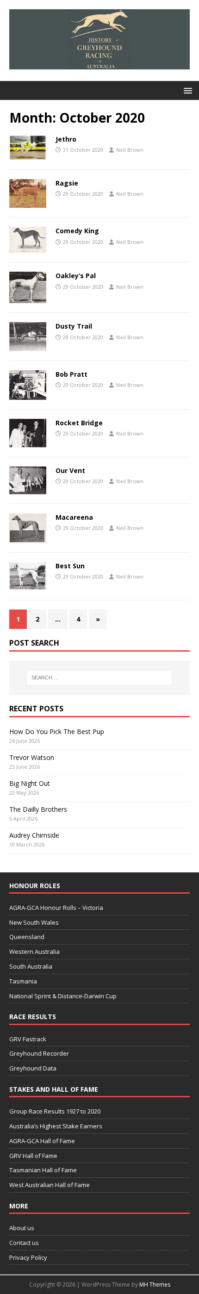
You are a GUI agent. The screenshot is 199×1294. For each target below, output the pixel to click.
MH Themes (154, 1284)
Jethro (66, 139)
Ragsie (67, 183)
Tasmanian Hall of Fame (43, 1170)
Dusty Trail (74, 326)
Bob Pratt (71, 374)
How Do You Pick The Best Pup (56, 731)
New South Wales (34, 922)
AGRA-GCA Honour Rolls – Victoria (56, 907)
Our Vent (70, 470)
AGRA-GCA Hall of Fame (42, 1141)
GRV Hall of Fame (33, 1155)
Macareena (74, 517)
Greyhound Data (32, 1068)
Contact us (24, 1242)
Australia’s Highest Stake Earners (55, 1126)
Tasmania (23, 981)
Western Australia (34, 951)
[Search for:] (100, 677)
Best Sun (70, 565)
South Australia (30, 966)
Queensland (26, 937)
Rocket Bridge (79, 422)
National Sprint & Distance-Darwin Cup (63, 996)
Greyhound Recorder (39, 1053)
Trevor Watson (31, 757)
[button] (186, 90)
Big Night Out (29, 783)
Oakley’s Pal (76, 275)
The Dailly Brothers (38, 809)
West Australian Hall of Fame (49, 1185)
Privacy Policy (28, 1257)
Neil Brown (129, 149)
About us (21, 1228)
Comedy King (77, 230)
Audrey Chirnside (34, 835)
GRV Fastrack (27, 1039)
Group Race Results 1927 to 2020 (54, 1111)
